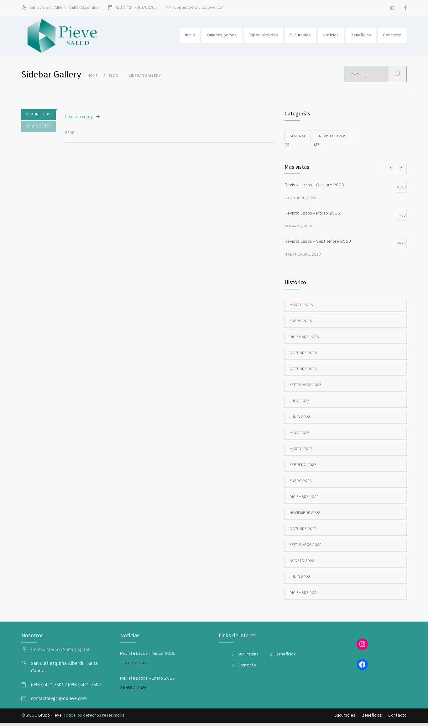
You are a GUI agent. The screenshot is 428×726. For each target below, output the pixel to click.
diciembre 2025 (304, 337)
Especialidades (263, 35)
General (298, 136)
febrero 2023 (303, 465)
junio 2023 (300, 417)
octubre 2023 (303, 369)
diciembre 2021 (304, 593)
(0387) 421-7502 (84, 684)
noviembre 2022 (305, 513)
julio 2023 (300, 401)
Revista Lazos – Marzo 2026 (147, 653)
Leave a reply (79, 116)
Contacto (392, 35)
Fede (69, 132)
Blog (113, 75)
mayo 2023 (300, 433)
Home (92, 75)
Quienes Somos (222, 35)
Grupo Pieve (50, 715)
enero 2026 (301, 321)
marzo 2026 (301, 305)
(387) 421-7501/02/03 (136, 7)
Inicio (190, 35)
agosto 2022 (302, 561)
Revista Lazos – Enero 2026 (147, 678)
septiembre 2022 (305, 545)
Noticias (331, 35)
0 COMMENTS (38, 126)
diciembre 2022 (304, 497)
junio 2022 (300, 577)
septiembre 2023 (305, 385)
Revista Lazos (332, 136)
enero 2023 (301, 481)
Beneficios (361, 35)
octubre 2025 (303, 353)
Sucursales (300, 35)
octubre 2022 (303, 529)
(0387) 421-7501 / (49, 684)
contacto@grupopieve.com (199, 7)
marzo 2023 (301, 449)
